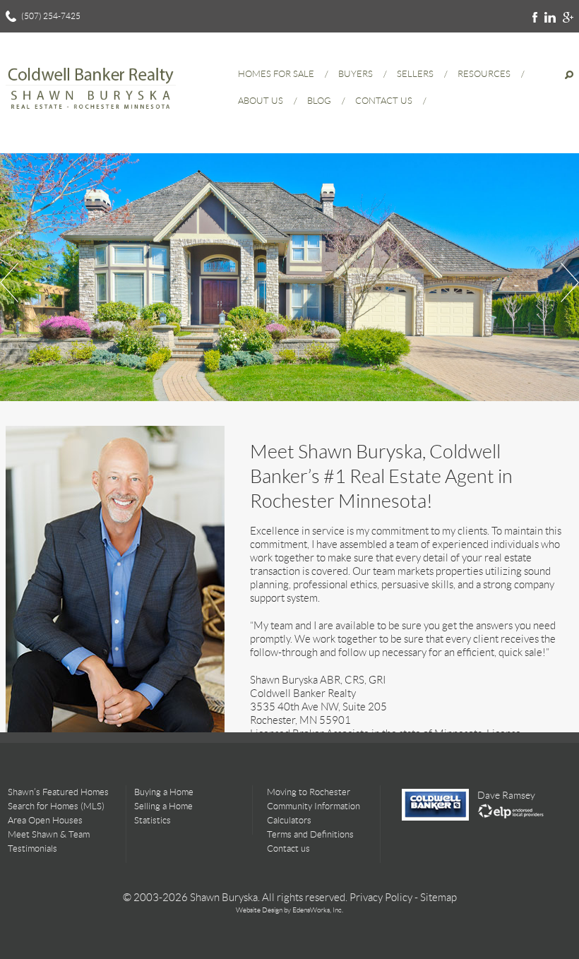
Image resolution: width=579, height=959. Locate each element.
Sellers (415, 73)
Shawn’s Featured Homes (58, 792)
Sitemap (438, 897)
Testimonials (32, 848)
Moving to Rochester (308, 792)
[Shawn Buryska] (91, 113)
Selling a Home (163, 806)
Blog (319, 100)
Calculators (289, 820)
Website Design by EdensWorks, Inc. (289, 910)
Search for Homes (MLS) (56, 806)
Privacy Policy (381, 897)
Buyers (355, 73)
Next (568, 282)
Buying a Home (163, 792)
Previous (10, 282)
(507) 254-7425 (50, 15)
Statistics (152, 820)
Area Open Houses (45, 820)
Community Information (313, 806)
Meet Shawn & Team (49, 834)
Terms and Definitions (310, 834)
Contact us (288, 848)
